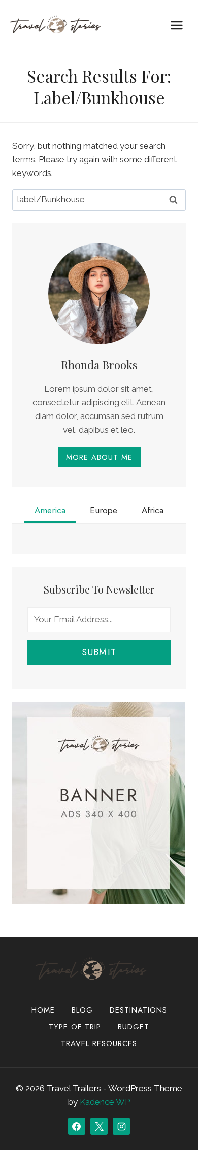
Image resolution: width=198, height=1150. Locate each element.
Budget (133, 1026)
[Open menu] (176, 25)
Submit (99, 652)
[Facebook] (76, 1126)
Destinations (138, 1010)
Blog (82, 1010)
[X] (99, 1126)
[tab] (50, 512)
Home (43, 1010)
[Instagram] (121, 1126)
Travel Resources (99, 1043)
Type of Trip (75, 1026)
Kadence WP (105, 1102)
